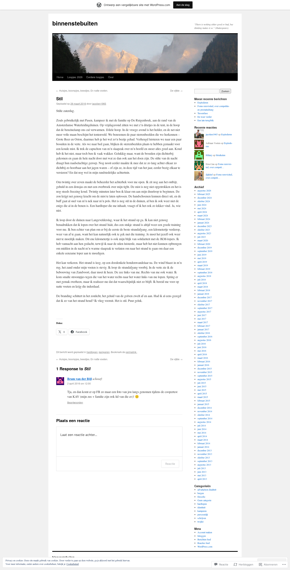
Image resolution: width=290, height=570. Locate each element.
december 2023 (204, 226)
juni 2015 (201, 386)
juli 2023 (201, 236)
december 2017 (204, 297)
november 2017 (204, 300)
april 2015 (202, 393)
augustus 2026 (204, 190)
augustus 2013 (204, 464)
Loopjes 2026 (74, 77)
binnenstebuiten (75, 23)
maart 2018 (202, 286)
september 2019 (204, 251)
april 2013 (202, 478)
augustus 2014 (204, 421)
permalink (131, 352)
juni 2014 (201, 429)
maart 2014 (202, 439)
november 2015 (204, 372)
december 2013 (204, 450)
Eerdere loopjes (95, 77)
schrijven (201, 518)
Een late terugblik (205, 120)
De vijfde (176, 90)
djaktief (209, 174)
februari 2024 (203, 219)
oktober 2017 (203, 304)
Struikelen (220, 155)
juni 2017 (201, 315)
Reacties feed (203, 542)
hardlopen (92, 352)
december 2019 (204, 247)
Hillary (209, 155)
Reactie (170, 463)
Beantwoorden (75, 402)
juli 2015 (201, 382)
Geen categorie (204, 500)
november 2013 (204, 453)
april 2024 (202, 211)
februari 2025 (203, 194)
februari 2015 (203, 400)
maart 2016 (202, 357)
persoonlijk (202, 514)
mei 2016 (201, 350)
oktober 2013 (203, 457)
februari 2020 (203, 243)
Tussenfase (202, 113)
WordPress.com (204, 546)
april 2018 (202, 283)
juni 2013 (201, 471)
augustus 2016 (204, 340)
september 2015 (204, 375)
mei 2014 (201, 432)
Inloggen (201, 535)
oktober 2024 (203, 201)
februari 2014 (203, 443)
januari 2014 (203, 446)
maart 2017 (202, 322)
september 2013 (204, 461)
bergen (200, 493)
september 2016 (204, 336)
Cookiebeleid (72, 563)
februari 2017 (203, 325)
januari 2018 (203, 293)
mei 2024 (201, 208)
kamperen (104, 352)
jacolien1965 (99, 103)
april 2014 (202, 436)
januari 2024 (203, 222)
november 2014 (204, 411)
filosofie (201, 496)
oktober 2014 (203, 414)
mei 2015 (201, 389)
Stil (59, 98)
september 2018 (204, 272)
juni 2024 (201, 204)
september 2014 (204, 418)
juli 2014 (201, 425)
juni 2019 (201, 254)
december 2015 (204, 368)
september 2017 (204, 308)
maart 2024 (202, 215)
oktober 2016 (203, 332)
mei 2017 (201, 318)
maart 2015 (202, 397)
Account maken (204, 532)
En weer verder (204, 116)
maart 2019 (202, 265)
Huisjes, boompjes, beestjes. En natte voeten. (82, 90)
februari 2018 (203, 290)
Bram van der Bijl (79, 378)
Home (60, 77)
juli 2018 (201, 279)
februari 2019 (203, 268)
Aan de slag (182, 4)
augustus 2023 (204, 233)
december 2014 (204, 407)
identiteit (201, 507)
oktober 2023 (203, 229)
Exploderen (202, 102)
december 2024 (204, 197)
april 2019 (202, 261)
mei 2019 (201, 258)
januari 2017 (203, 329)
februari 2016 (203, 361)
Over (111, 77)
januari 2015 (203, 404)
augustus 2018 (204, 275)
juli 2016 (201, 343)
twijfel (200, 521)
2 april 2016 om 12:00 (79, 383)
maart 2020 (202, 240)
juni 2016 (201, 347)
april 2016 (202, 354)
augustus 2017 (204, 311)
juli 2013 (201, 468)
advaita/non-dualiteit (206, 489)
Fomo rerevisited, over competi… (219, 165)
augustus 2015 (204, 379)
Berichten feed (204, 539)
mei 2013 (201, 475)
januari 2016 (203, 364)
